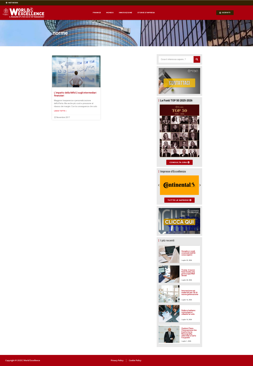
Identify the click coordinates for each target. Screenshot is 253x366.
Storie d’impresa (146, 13)
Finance (97, 13)
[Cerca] (197, 59)
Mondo (110, 13)
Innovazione (125, 13)
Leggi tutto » (60, 111)
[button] (158, 185)
